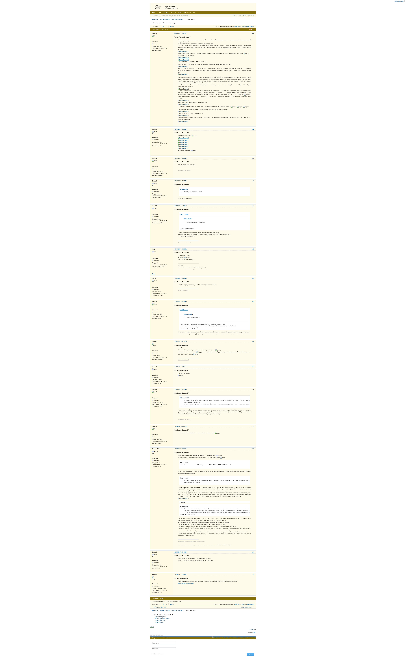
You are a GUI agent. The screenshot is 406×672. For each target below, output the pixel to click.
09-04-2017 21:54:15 (180, 278)
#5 (253, 206)
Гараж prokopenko (160, 617)
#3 (253, 158)
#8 (253, 301)
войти (237, 26)
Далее (172, 26)
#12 (253, 426)
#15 (253, 574)
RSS (252, 29)
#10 (253, 367)
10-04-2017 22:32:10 (180, 389)
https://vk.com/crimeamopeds (186, 583)
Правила (173, 12)
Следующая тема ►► (247, 607)
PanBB (251, 629)
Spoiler (182, 502)
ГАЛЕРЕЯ (166, 12)
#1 (253, 33)
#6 (253, 249)
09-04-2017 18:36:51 (180, 249)
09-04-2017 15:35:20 (180, 129)
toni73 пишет (184, 189)
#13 (253, 449)
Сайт (153, 274)
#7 (253, 278)
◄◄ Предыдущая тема (159, 607)
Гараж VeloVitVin (160, 620)
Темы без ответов (248, 16)
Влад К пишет (184, 214)
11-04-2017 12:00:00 (180, 449)
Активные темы (237, 16)
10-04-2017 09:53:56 (180, 341)
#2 (253, 129)
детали (194, 541)
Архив (159, 12)
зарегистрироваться (248, 26)
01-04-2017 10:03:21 (180, 33)
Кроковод (170, 6)
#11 (253, 389)
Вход (194, 12)
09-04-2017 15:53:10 (180, 158)
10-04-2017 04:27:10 (180, 301)
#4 (253, 181)
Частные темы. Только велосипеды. (171, 19)
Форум (154, 12)
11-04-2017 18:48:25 (180, 552)
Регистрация (187, 12)
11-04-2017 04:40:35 (180, 426)
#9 (253, 341)
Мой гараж (180, 265)
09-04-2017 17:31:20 (180, 206)
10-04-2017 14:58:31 (180, 367)
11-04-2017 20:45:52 (180, 574)
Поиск (179, 12)
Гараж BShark (159, 622)
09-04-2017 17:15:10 (180, 181)
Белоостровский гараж (162, 618)
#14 (253, 552)
